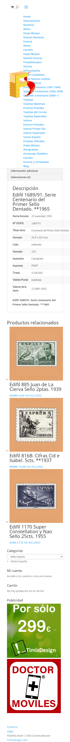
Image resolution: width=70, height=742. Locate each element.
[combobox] (17, 561)
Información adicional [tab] (24, 170)
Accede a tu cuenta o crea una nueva (29, 576)
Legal (10, 731)
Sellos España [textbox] (17, 561)
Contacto (12, 727)
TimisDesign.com (17, 740)
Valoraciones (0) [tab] (21, 177)
